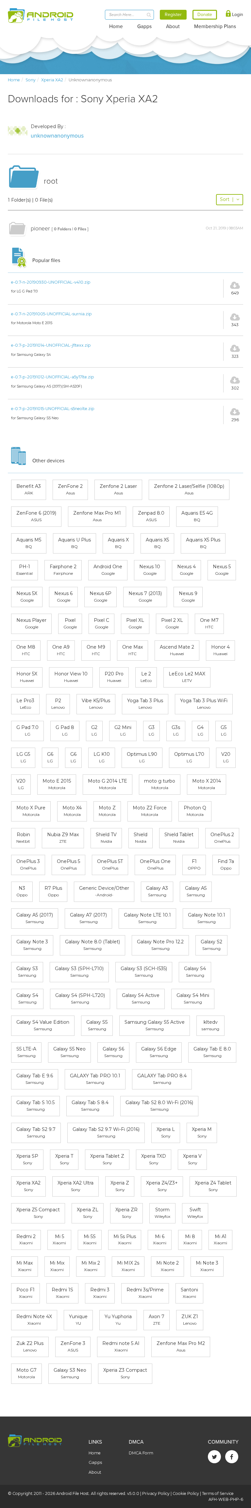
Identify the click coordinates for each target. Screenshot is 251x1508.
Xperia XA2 (52, 79)
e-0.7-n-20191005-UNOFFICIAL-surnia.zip (51, 313)
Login (237, 14)
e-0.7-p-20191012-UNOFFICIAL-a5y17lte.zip (52, 376)
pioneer (40, 228)
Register (173, 14)
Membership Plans (215, 26)
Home (116, 26)
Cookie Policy (186, 1493)
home (14, 79)
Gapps (144, 26)
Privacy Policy (156, 1493)
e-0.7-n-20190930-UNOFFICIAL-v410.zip (51, 282)
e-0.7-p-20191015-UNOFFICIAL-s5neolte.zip (52, 408)
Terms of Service (218, 1493)
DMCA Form (141, 1452)
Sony (30, 79)
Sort (227, 199)
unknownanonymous (57, 135)
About (173, 26)
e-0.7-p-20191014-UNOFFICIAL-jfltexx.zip (51, 345)
